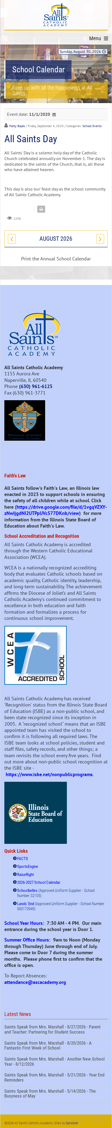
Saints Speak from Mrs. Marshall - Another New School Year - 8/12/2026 (56, 1062)
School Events (92, 126)
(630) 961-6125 (35, 386)
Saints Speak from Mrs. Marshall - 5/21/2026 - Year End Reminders (56, 1078)
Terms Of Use (98, 1119)
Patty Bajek (17, 126)
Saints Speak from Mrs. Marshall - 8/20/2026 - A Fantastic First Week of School (56, 1046)
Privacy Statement (72, 1119)
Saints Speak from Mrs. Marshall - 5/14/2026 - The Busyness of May (56, 1094)
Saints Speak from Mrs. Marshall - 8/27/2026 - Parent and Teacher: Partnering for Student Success (56, 1030)
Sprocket (72, 1123)
